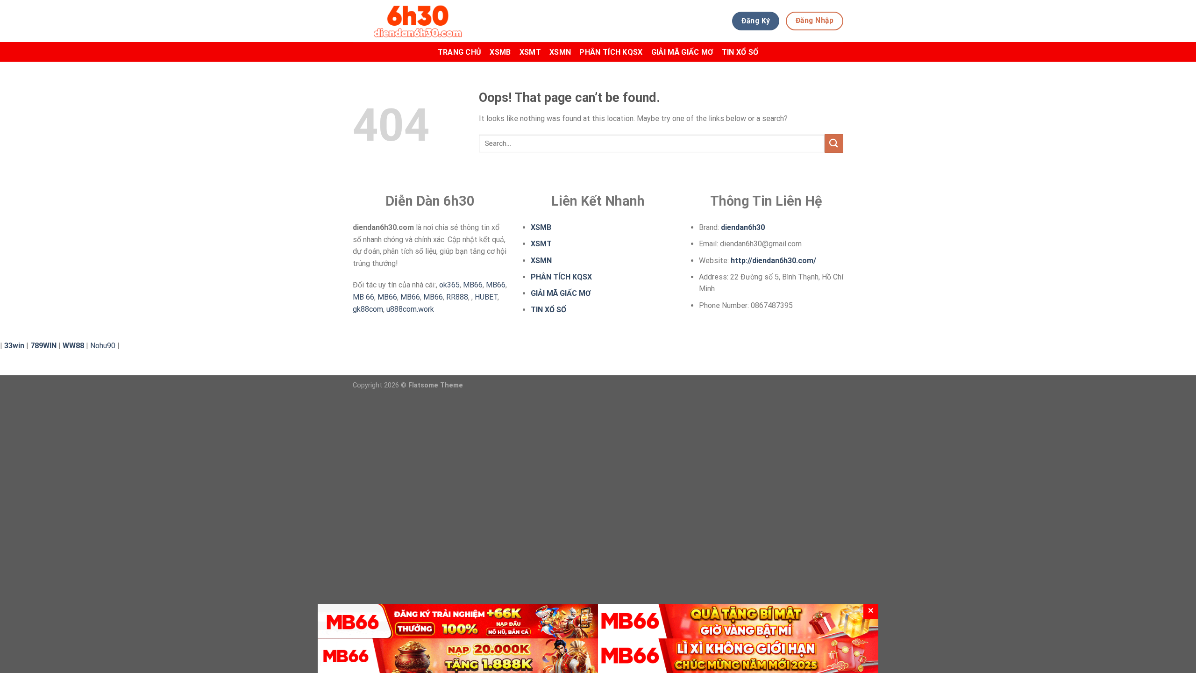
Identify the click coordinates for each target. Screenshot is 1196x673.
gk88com (368, 309)
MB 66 (363, 297)
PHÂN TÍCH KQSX (610, 52)
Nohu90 (102, 345)
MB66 (473, 284)
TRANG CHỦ (460, 52)
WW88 (73, 345)
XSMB (500, 52)
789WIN (43, 345)
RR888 (457, 297)
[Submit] (834, 143)
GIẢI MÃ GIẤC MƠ (682, 52)
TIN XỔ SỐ (740, 52)
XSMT (530, 52)
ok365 (449, 284)
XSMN (560, 52)
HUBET (486, 297)
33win (14, 345)
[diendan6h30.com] (440, 21)
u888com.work (410, 309)
